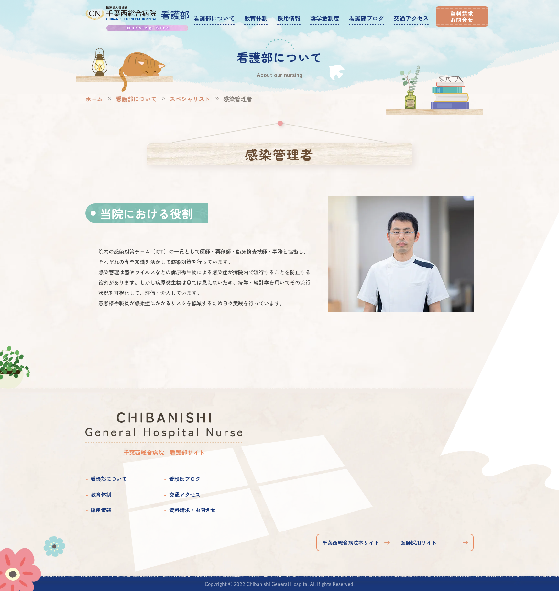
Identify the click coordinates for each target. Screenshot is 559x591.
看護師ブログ (184, 479)
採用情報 (101, 510)
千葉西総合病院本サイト (350, 542)
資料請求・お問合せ (192, 510)
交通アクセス (184, 494)
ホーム (94, 98)
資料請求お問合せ (462, 16)
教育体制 (101, 494)
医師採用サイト (418, 542)
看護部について (136, 98)
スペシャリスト (190, 98)
